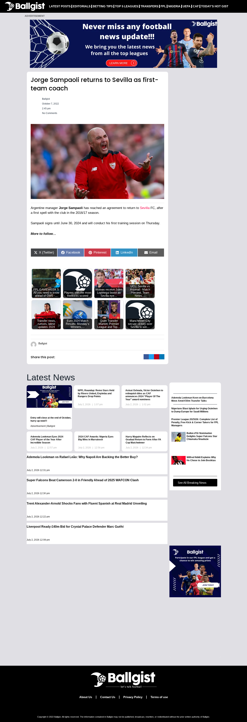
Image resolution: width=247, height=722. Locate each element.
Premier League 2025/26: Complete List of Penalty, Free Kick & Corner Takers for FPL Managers (194, 422)
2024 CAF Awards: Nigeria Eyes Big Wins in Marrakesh (95, 438)
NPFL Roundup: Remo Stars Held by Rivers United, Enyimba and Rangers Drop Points (96, 393)
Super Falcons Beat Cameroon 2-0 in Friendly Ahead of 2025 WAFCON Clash (83, 480)
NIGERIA (174, 6)
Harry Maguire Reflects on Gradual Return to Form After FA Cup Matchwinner (143, 439)
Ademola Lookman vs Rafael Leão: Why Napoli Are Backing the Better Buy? (82, 457)
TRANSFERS (149, 6)
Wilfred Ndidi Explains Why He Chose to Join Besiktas (201, 459)
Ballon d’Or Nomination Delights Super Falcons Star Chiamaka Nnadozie (202, 436)
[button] (146, 356)
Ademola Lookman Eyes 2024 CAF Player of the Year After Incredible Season (46, 439)
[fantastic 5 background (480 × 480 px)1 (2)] (195, 571)
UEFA (186, 6)
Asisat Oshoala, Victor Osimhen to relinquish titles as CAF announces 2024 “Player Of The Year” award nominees (144, 395)
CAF (196, 6)
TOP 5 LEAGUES (126, 6)
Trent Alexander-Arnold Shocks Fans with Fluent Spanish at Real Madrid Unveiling (87, 503)
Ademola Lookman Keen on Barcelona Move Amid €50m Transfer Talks (192, 399)
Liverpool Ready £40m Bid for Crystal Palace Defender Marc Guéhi (75, 526)
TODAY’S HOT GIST (214, 6)
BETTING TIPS (103, 6)
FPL (163, 6)
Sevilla (144, 208)
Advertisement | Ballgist (42, 426)
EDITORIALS (82, 6)
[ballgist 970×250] (123, 43)
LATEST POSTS (60, 6)
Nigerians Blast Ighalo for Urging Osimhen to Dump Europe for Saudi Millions (194, 410)
